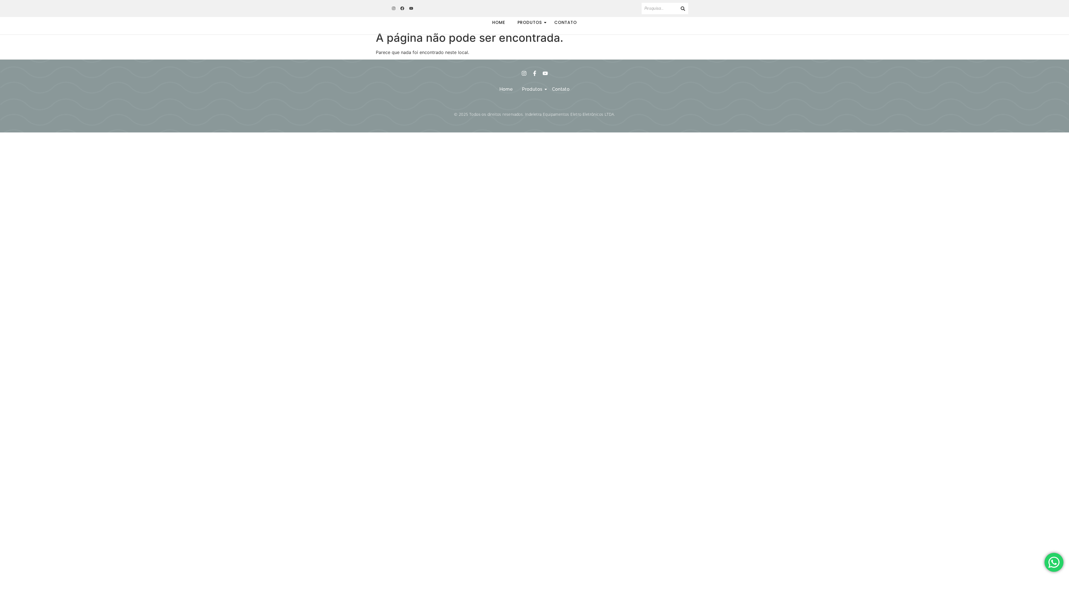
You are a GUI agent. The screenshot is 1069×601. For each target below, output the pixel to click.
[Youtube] (411, 8)
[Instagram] (394, 8)
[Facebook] (402, 8)
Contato (565, 22)
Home (498, 22)
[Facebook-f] (534, 73)
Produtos (530, 22)
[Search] (683, 8)
